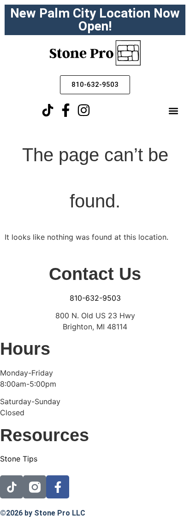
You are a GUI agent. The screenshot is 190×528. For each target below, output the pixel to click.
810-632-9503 (95, 298)
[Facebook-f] (65, 110)
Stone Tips (18, 458)
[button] (173, 111)
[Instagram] (83, 110)
